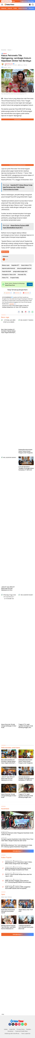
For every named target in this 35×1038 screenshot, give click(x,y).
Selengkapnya (17, 851)
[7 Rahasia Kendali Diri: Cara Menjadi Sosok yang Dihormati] (26, 919)
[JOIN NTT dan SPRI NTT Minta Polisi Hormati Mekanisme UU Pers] (8, 521)
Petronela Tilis (22, 274)
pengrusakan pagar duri (20, 271)
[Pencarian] (33, 4)
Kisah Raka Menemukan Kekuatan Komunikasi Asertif (8, 911)
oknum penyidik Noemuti (24, 268)
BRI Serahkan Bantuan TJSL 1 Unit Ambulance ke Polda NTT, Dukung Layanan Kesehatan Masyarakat (16, 846)
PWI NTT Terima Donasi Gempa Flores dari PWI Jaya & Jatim (18, 875)
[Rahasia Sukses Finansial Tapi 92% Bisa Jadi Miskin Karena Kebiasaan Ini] (8, 919)
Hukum (5, 53)
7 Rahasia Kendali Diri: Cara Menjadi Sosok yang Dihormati (26, 927)
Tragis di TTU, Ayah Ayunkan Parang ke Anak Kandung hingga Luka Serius (26, 726)
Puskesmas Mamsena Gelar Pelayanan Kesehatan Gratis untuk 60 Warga (17, 833)
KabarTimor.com (9, 63)
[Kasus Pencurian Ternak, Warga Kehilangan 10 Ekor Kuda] (8, 658)
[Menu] (2, 4)
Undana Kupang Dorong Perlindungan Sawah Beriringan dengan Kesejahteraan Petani (18, 869)
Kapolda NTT (15, 265)
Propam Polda (14, 277)
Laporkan (8, 292)
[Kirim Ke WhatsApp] (32, 312)
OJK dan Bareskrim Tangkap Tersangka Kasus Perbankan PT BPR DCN (26, 468)
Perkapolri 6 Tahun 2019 (9, 274)
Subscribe (26, 292)
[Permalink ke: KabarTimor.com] (2, 64)
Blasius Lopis (5, 265)
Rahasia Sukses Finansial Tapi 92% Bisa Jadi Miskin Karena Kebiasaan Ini (8, 927)
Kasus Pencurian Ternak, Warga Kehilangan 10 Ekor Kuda (8, 726)
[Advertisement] (17, 29)
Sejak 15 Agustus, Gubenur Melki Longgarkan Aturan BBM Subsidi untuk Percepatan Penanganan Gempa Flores (17, 887)
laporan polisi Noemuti (8, 268)
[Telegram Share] (29, 312)
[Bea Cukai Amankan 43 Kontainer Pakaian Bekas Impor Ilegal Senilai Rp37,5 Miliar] (8, 323)
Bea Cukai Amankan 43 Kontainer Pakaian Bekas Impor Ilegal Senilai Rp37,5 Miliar (8, 331)
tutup (3, 1014)
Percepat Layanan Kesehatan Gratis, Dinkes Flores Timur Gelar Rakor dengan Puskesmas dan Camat (17, 839)
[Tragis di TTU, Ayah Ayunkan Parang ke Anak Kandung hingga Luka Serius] (26, 658)
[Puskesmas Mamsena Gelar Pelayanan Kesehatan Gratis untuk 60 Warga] (17, 820)
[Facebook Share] (19, 312)
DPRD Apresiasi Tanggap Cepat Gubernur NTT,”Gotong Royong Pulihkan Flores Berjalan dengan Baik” (18, 881)
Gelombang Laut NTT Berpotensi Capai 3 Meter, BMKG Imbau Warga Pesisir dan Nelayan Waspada (18, 862)
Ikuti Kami (17, 292)
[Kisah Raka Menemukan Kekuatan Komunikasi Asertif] (8, 903)
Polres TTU (5, 277)
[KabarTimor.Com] (9, 5)
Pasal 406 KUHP (6, 271)
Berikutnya (5, 252)
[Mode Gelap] (30, 4)
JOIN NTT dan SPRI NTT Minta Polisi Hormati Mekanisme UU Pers (8, 588)
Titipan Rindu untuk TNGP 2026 (26, 910)
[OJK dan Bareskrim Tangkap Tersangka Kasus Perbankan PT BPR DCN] (26, 461)
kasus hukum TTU (26, 265)
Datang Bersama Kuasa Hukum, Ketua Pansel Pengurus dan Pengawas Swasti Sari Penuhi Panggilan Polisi (26, 451)
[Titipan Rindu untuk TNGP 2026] (26, 903)
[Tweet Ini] (22, 312)
